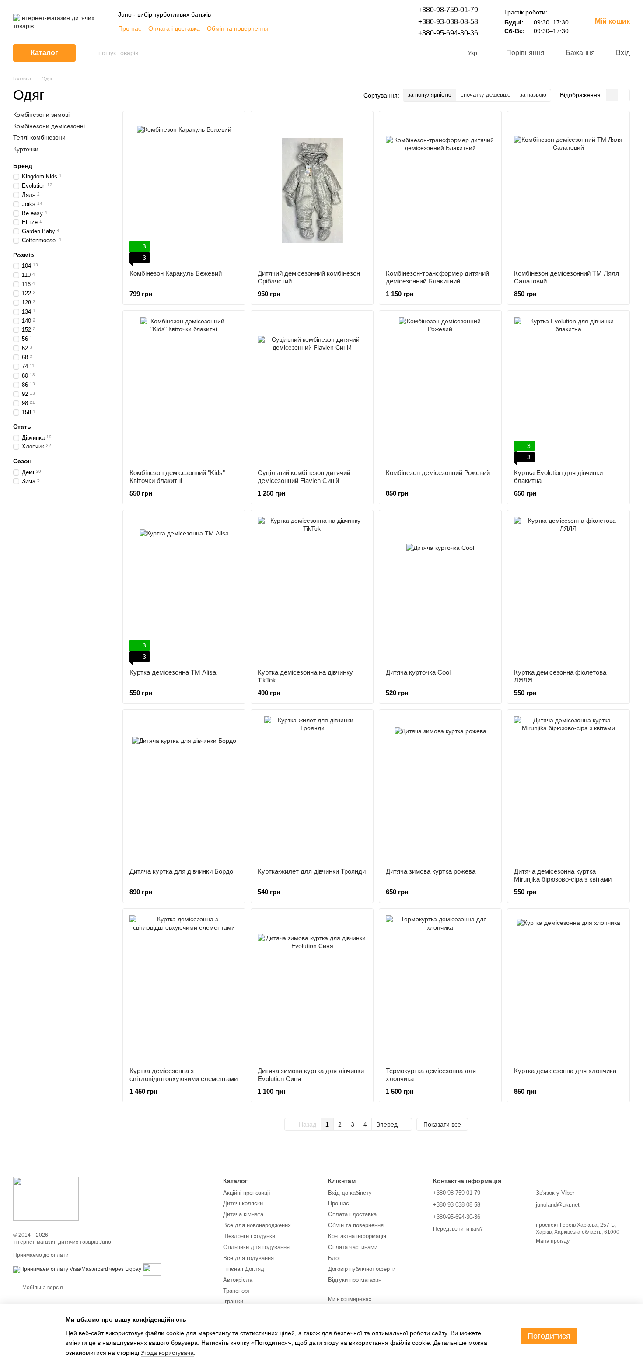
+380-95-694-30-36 (448, 33)
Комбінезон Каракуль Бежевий (175, 273)
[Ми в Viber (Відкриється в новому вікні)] (355, 28)
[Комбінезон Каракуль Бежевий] (183, 190)
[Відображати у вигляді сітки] (612, 95)
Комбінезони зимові (41, 114)
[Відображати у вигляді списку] (623, 95)
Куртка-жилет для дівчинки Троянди (312, 871)
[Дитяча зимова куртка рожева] (440, 788)
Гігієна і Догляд (243, 1269)
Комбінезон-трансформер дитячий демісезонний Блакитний (437, 277)
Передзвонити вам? (458, 1229)
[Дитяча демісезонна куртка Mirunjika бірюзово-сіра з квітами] (568, 788)
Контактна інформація (357, 1236)
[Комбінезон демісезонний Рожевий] (440, 389)
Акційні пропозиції (246, 1193)
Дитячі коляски (243, 1203)
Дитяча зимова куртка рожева (430, 871)
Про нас (129, 28)
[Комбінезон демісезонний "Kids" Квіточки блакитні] (183, 389)
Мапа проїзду (553, 1241)
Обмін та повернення (238, 28)
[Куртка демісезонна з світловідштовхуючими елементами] (183, 987)
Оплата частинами (352, 1247)
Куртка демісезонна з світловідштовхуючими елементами (183, 1074)
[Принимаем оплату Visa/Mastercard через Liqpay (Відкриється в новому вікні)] (77, 1269)
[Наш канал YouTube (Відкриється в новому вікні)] (376, 28)
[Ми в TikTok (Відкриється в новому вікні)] (365, 28)
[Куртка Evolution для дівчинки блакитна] (568, 389)
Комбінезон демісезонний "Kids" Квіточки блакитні (177, 476)
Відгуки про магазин (354, 1280)
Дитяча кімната (243, 1214)
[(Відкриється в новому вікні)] (152, 1269)
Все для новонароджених (257, 1225)
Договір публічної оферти (361, 1269)
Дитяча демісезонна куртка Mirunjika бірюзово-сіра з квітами (563, 875)
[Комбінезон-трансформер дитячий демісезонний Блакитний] (440, 190)
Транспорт (236, 1291)
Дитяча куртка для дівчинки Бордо (181, 871)
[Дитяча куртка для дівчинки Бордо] (183, 788)
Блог (334, 1258)
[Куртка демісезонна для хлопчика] (568, 987)
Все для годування (248, 1258)
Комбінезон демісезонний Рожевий (438, 472)
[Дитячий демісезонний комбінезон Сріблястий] (312, 190)
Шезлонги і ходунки (249, 1236)
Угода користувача (167, 1352)
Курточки (25, 148)
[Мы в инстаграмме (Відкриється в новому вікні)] (344, 28)
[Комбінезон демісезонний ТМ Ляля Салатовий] (568, 190)
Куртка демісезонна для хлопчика (565, 1070)
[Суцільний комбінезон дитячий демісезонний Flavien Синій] (312, 389)
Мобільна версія (42, 1287)
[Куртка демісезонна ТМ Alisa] (183, 589)
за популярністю (429, 94)
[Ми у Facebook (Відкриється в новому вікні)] (334, 28)
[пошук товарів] (91, 53)
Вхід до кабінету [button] (350, 1193)
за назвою (533, 94)
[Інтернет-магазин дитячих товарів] (46, 1199)
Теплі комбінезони (39, 137)
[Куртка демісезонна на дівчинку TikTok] (312, 589)
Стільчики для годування (256, 1247)
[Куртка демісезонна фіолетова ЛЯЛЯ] (568, 589)
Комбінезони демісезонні (49, 125)
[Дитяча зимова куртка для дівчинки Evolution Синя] (312, 987)
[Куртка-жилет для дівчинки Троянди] (312, 788)
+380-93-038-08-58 (448, 21)
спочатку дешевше (485, 94)
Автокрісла (237, 1280)
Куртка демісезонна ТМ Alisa (172, 672)
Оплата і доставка (174, 28)
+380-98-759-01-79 (448, 10)
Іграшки (233, 1301)
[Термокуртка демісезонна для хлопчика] (440, 987)
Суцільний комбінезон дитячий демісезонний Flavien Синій (304, 476)
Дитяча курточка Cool (418, 672)
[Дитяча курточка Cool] (440, 589)
